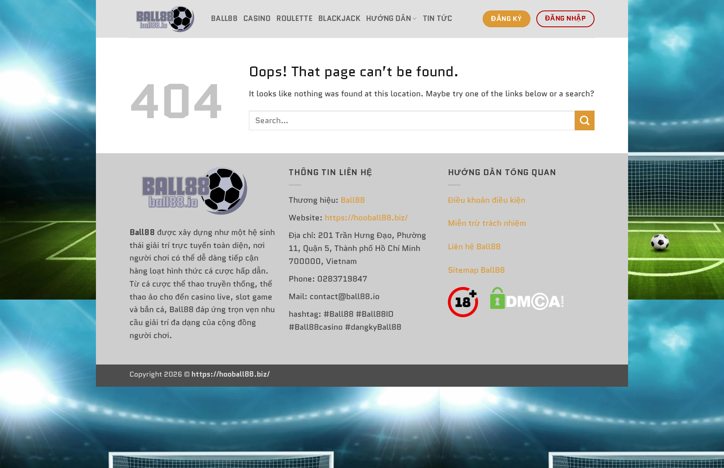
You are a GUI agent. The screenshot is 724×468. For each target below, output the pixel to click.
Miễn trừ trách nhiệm (487, 223)
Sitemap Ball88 (476, 270)
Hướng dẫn (388, 18)
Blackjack (339, 18)
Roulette (295, 18)
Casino (257, 18)
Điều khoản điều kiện (486, 200)
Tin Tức (437, 18)
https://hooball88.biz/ (366, 217)
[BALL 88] (164, 19)
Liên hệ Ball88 (474, 246)
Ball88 (224, 18)
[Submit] (585, 120)
